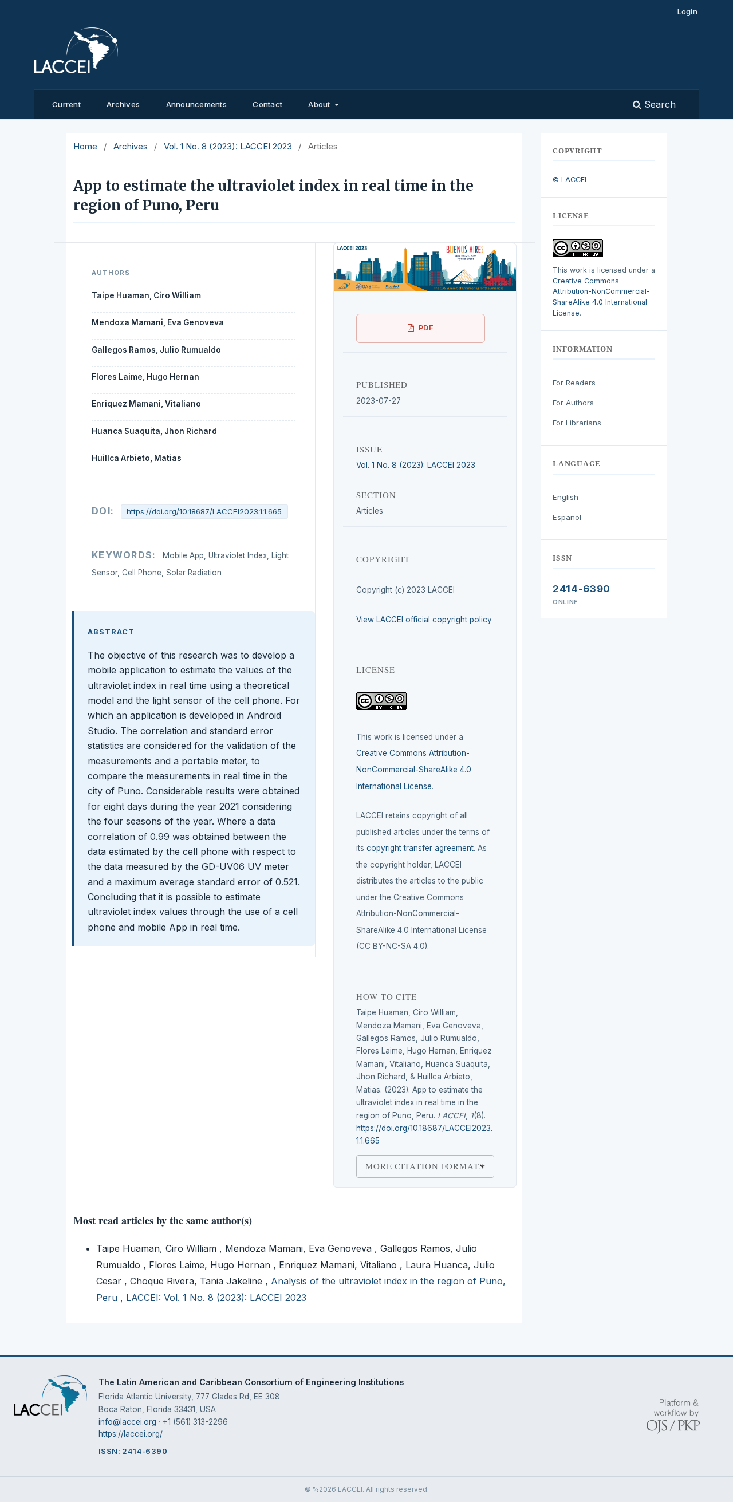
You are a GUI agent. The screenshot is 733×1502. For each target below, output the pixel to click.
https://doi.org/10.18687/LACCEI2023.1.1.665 (204, 511)
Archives (123, 104)
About (320, 104)
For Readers (574, 382)
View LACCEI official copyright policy (424, 619)
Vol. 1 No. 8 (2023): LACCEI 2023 (228, 146)
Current (66, 104)
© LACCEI (569, 179)
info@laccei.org (127, 1421)
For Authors (573, 402)
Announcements (196, 104)
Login (687, 11)
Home (85, 146)
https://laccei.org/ (130, 1433)
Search (658, 104)
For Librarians (577, 422)
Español (567, 517)
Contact (267, 104)
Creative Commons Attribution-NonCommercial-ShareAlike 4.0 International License (413, 769)
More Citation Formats (424, 1166)
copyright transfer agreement (420, 848)
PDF (426, 328)
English (565, 497)
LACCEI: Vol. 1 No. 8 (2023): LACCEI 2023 (216, 1297)
